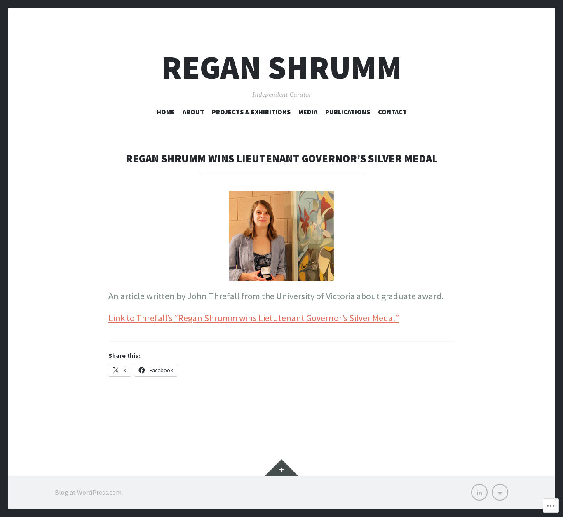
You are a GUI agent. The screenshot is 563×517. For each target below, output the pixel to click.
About (193, 112)
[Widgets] (281, 467)
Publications (347, 112)
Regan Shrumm (281, 67)
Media (307, 112)
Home (166, 112)
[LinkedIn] (479, 492)
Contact (392, 112)
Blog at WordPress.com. (89, 492)
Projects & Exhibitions (251, 112)
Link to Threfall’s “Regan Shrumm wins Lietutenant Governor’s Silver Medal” (253, 318)
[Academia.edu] (500, 492)
